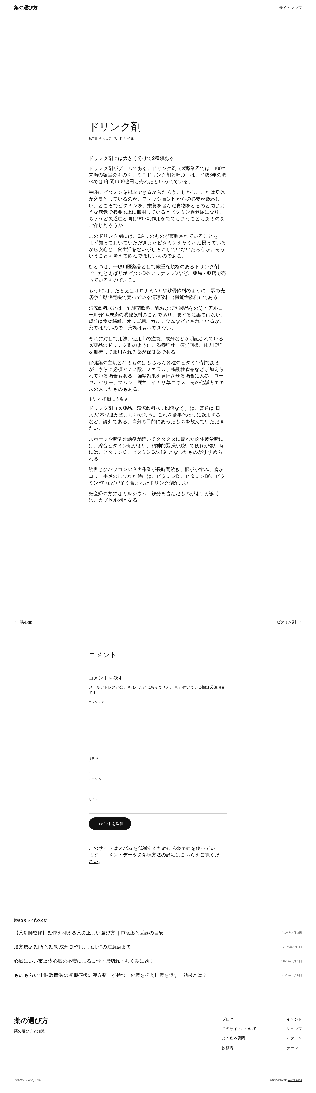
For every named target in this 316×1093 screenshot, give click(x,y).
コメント (96, 702)
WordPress (295, 1080)
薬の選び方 (26, 7)
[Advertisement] (158, 60)
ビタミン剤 (286, 622)
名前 (93, 758)
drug (102, 138)
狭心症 (26, 622)
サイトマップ (290, 7)
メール (95, 779)
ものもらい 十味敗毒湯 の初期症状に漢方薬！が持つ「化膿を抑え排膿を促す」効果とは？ (110, 975)
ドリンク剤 (126, 138)
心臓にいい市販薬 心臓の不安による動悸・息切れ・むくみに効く (84, 961)
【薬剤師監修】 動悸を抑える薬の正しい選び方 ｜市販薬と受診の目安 (89, 932)
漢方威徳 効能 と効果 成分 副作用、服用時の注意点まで (72, 946)
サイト (93, 799)
